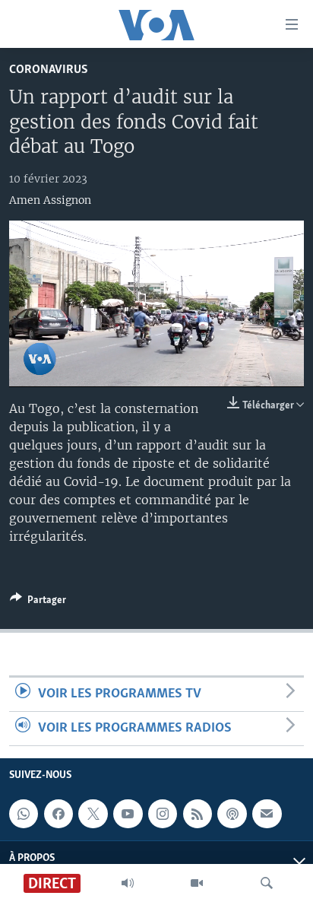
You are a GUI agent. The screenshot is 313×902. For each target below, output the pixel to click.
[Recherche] (266, 883)
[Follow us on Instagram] (162, 813)
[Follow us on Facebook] (58, 813)
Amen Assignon (50, 200)
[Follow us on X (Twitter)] (92, 813)
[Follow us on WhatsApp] (23, 813)
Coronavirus (48, 69)
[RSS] (197, 813)
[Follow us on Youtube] (127, 813)
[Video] (197, 883)
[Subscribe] (266, 813)
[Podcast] (231, 813)
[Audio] (127, 883)
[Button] (38, 602)
